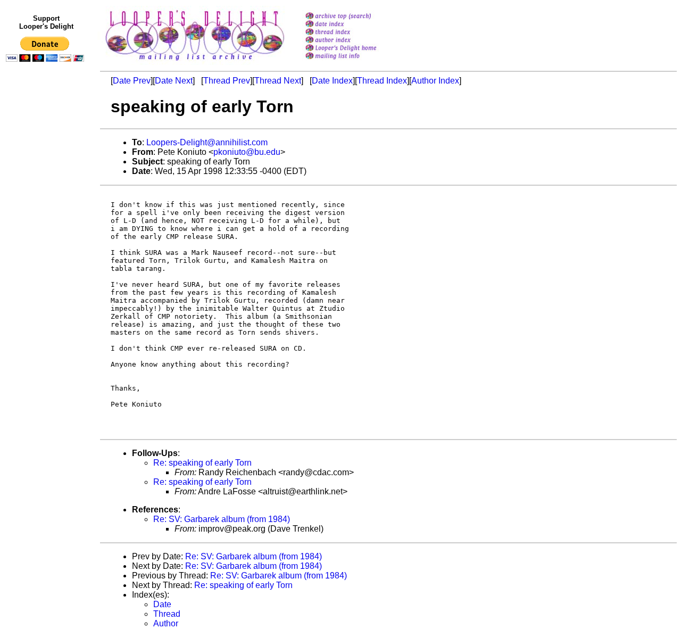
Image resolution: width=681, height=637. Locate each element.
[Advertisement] (46, 285)
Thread (166, 613)
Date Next (174, 80)
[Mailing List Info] (354, 62)
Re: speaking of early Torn (202, 462)
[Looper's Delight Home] (354, 48)
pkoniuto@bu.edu (246, 151)
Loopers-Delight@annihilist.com (207, 142)
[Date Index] (354, 24)
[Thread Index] (354, 32)
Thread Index (382, 80)
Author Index (435, 80)
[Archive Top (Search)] (354, 16)
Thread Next (277, 80)
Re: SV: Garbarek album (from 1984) (221, 519)
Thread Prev (226, 80)
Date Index (332, 80)
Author (165, 623)
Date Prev (132, 80)
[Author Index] (354, 40)
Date (162, 604)
